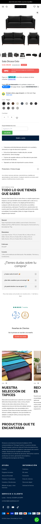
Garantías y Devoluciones (9, 482)
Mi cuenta (25, 472)
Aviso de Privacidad (7, 475)
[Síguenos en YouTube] (13, 507)
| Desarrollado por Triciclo (16, 518)
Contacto (4, 469)
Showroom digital (27, 482)
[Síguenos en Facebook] (3, 507)
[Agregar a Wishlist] (17, 118)
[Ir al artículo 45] (28, 55)
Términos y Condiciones (8, 479)
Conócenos (25, 469)
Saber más (9, 94)
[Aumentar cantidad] (11, 117)
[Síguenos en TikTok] (17, 507)
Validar (7, 132)
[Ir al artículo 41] (4, 55)
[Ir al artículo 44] (22, 55)
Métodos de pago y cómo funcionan (8, 486)
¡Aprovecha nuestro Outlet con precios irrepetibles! (20, 1)
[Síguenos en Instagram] (8, 507)
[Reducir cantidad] (4, 117)
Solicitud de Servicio (28, 485)
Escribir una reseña (20, 336)
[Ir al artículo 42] (10, 55)
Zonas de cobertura (27, 479)
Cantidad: (5, 113)
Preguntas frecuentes (7, 472)
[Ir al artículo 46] (34, 55)
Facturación (25, 475)
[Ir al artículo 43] (16, 55)
